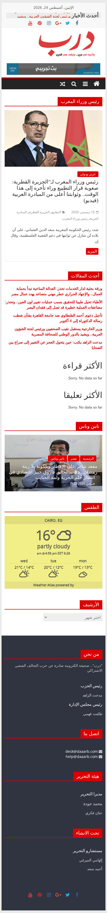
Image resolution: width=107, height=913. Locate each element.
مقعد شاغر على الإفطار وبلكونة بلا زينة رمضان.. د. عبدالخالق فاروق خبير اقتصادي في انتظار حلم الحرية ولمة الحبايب (53, 472)
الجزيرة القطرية (39, 212)
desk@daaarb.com (82, 751)
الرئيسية (88, 458)
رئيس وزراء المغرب (75, 218)
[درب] (96, 83)
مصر (74, 458)
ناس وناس (57, 458)
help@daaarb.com (82, 756)
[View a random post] (62, 83)
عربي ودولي (88, 174)
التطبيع (56, 212)
